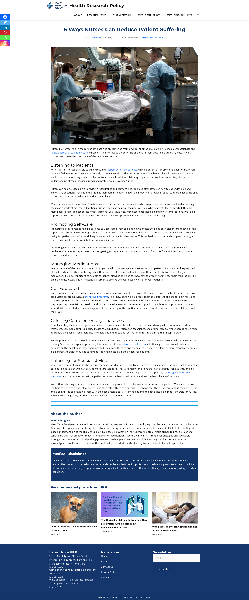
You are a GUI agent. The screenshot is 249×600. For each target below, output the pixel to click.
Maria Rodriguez (94, 37)
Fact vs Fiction (122, 15)
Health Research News (178, 15)
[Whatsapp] (5, 37)
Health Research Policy (96, 5)
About (78, 15)
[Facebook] (5, 17)
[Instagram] (5, 43)
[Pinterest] (5, 32)
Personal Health (97, 15)
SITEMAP (147, 597)
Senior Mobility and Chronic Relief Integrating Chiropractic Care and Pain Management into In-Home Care (70, 560)
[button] (198, 15)
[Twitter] (5, 22)
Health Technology (148, 15)
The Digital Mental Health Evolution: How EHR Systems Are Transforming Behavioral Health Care (124, 524)
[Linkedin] (5, 27)
